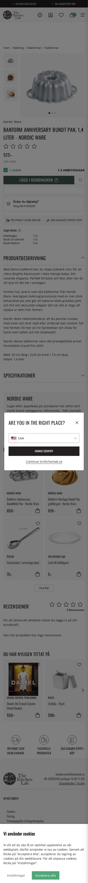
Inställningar (16, 875)
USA (21, 438)
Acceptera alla (45, 875)
